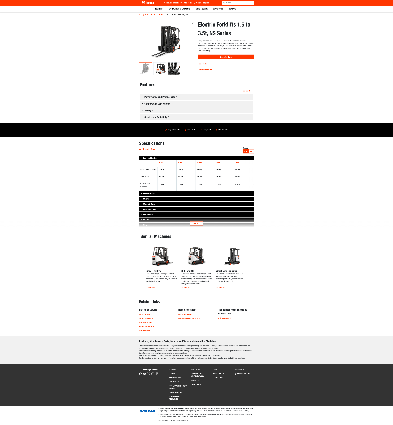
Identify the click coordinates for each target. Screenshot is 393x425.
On (251, 151)
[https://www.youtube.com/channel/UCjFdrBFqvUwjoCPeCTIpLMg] (144, 374)
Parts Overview (144, 314)
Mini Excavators (175, 378)
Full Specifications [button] (148, 149)
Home (141, 15)
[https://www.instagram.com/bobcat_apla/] (152, 374)
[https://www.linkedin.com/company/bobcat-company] (157, 374)
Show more (196, 223)
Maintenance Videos (146, 323)
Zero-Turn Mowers (176, 392)
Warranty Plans (144, 331)
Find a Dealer (187, 3)
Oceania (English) (202, 3)
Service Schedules (145, 327)
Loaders (172, 374)
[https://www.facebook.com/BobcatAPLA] (140, 374)
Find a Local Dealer (185, 314)
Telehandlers (174, 382)
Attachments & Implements (174, 398)
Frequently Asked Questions (188, 318)
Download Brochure (205, 70)
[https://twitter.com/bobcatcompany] (148, 374)
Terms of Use (218, 378)
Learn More (150, 288)
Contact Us (195, 380)
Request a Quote (172, 3)
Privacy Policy (218, 374)
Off (245, 151)
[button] (196, 97)
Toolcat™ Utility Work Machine (178, 387)
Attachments (223, 130)
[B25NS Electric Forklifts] (167, 41)
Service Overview (145, 318)
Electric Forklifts (159, 15)
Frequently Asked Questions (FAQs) (197, 375)
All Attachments (223, 318)
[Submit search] (252, 3)
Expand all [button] (246, 91)
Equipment (148, 15)
